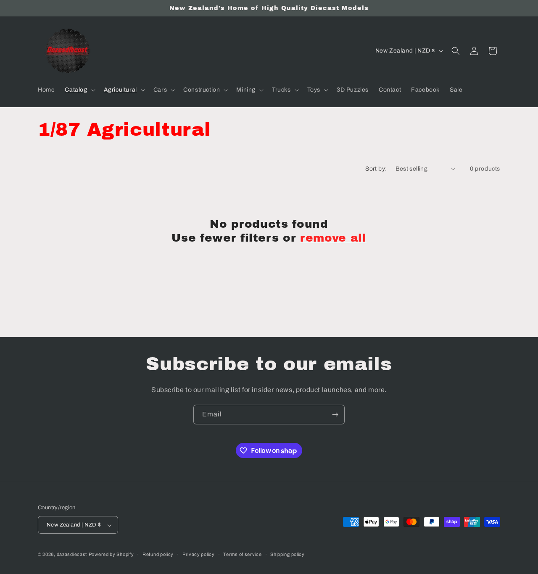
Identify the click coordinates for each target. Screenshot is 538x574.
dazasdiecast (72, 554)
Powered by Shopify (111, 554)
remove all (333, 238)
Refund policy (158, 554)
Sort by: (376, 169)
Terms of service (242, 554)
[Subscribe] (335, 414)
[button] (79, 90)
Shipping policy (287, 554)
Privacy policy (198, 554)
